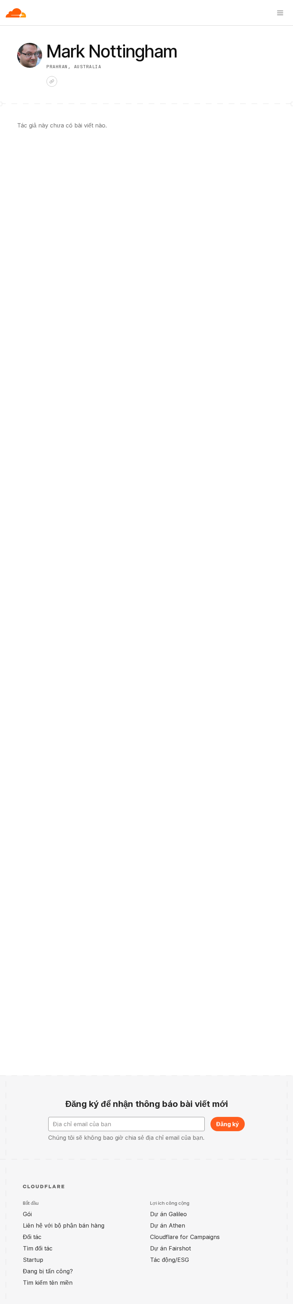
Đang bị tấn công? (48, 1271)
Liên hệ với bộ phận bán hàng (63, 1225)
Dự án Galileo (168, 1214)
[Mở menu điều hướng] (280, 13)
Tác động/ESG (169, 1259)
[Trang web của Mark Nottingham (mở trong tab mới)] (51, 81)
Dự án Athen (167, 1225)
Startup (33, 1259)
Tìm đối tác (38, 1248)
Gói (27, 1214)
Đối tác (32, 1236)
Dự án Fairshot (170, 1248)
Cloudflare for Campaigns (185, 1236)
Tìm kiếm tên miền (48, 1282)
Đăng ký (227, 1124)
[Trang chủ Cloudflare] (16, 12)
